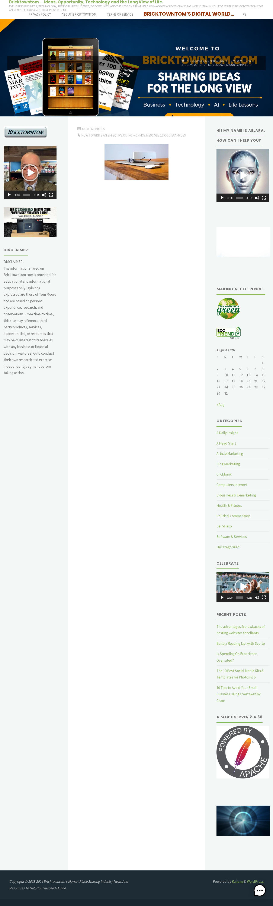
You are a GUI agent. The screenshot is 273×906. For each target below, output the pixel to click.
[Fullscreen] (51, 195)
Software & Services (231, 536)
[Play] (9, 195)
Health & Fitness (229, 505)
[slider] (26, 195)
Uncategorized (228, 547)
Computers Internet (231, 484)
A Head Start (226, 443)
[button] (30, 172)
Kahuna (237, 881)
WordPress (255, 881)
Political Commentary (233, 516)
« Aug (220, 404)
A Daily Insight (227, 432)
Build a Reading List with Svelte (240, 643)
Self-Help (224, 526)
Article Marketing (229, 453)
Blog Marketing (228, 464)
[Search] (244, 14)
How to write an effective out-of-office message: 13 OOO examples (133, 135)
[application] (30, 172)
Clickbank (224, 474)
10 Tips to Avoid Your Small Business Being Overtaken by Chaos (238, 694)
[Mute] (44, 195)
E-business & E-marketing (207, 61)
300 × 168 (88, 129)
